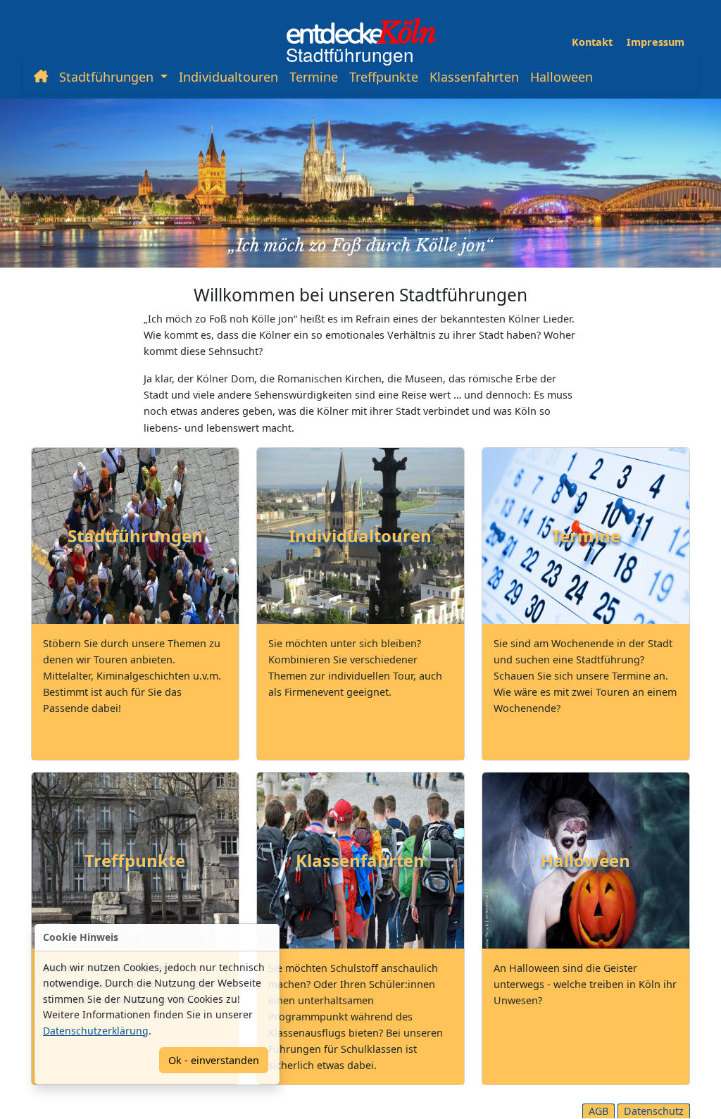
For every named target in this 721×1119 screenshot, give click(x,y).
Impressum (655, 42)
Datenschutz (654, 1111)
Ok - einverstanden (213, 1060)
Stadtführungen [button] (108, 76)
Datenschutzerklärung (96, 1030)
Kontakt (592, 42)
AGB (598, 1111)
